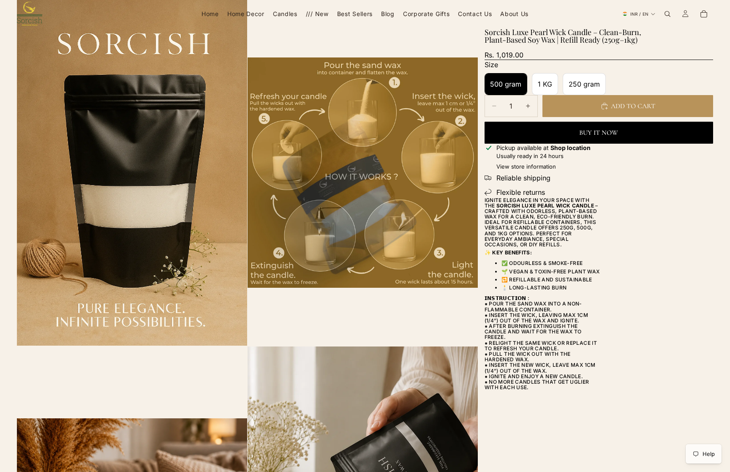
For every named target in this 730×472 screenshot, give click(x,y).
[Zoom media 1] (132, 173)
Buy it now (598, 132)
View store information (526, 166)
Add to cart (633, 106)
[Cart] (704, 14)
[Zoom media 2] (363, 173)
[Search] (667, 14)
